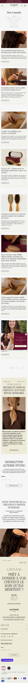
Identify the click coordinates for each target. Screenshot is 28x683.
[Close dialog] (26, 334)
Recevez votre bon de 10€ (21, 346)
